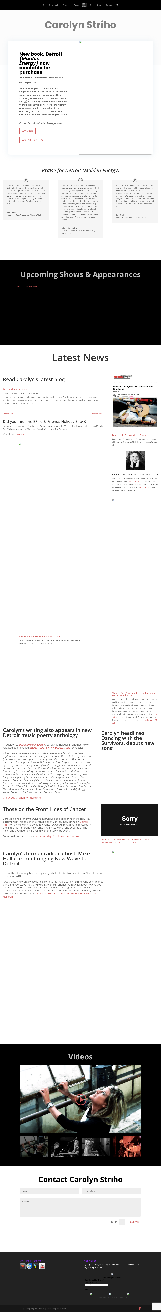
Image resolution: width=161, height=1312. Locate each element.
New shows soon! (16, 389)
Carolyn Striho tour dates (26, 286)
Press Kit (66, 5)
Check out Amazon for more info (22, 797)
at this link (21, 434)
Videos (76, 5)
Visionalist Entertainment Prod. (114, 842)
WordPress (61, 1308)
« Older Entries (9, 413)
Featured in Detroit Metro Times (129, 435)
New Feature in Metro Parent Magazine (39, 636)
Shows (99, 5)
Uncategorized (32, 393)
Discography (54, 5)
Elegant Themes (37, 1308)
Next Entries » (98, 413)
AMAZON (27, 131)
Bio (44, 5)
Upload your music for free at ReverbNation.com (113, 1297)
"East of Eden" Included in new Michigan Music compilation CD (133, 694)
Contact (109, 5)
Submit (134, 1221)
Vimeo (133, 842)
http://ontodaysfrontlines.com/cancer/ (57, 836)
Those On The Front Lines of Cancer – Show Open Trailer (125, 839)
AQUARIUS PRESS (32, 140)
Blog (92, 5)
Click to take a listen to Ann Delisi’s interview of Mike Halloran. (50, 895)
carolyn (8, 393)
